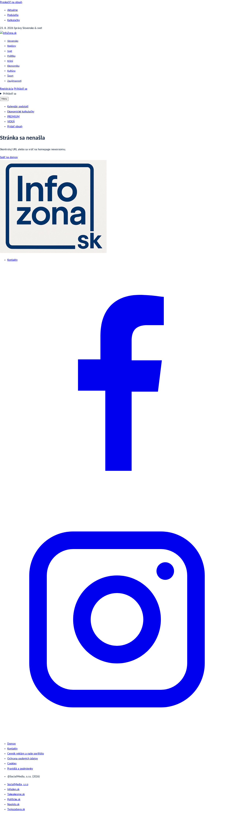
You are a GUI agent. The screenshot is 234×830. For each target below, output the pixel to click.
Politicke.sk (13, 799)
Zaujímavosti (14, 81)
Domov (11, 743)
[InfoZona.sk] (8, 33)
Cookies (11, 763)
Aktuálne (12, 10)
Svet (9, 51)
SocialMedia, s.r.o (17, 784)
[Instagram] (117, 736)
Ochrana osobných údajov (22, 758)
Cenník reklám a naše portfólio (25, 753)
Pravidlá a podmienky (20, 768)
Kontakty (12, 260)
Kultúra (11, 71)
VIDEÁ (11, 121)
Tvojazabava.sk (16, 809)
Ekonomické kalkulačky (20, 111)
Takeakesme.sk (16, 794)
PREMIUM (13, 116)
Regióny (11, 46)
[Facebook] (117, 499)
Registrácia (6, 88)
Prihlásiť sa (20, 88)
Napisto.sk (13, 804)
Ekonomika (13, 66)
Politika (11, 56)
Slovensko (12, 41)
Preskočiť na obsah (11, 2)
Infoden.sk (13, 789)
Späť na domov (9, 157)
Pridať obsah (14, 126)
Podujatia (12, 15)
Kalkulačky (13, 20)
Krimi (10, 61)
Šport (10, 76)
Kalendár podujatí (17, 106)
